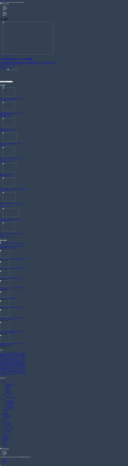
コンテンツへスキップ (5, 1)
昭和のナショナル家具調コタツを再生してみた (11, 307)
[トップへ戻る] (0, 465)
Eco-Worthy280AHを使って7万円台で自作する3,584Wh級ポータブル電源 (11, 246)
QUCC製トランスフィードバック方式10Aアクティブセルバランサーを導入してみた (12, 318)
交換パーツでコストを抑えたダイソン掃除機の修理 (12, 259)
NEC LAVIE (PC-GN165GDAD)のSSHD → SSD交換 (12, 268)
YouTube (5, 453)
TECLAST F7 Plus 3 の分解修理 (7, 298)
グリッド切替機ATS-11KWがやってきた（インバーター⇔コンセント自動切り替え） (12, 331)
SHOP (4, 454)
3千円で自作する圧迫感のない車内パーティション (12, 278)
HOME (4, 451)
